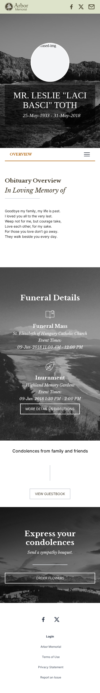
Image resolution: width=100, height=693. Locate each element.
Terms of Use (51, 657)
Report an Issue (50, 677)
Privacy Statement (50, 667)
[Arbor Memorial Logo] (16, 7)
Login (50, 636)
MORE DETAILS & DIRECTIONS (50, 409)
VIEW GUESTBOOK (50, 494)
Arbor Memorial (51, 646)
